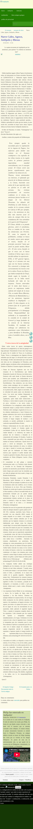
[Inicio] (2, 30)
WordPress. (28, 780)
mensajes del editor (19, 30)
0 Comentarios (21, 717)
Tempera (21, 780)
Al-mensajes (8, 30)
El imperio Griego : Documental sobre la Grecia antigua (7, 689)
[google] (30, 337)
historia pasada (10, 774)
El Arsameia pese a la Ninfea (25, 688)
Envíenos (5, 780)
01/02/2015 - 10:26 (8, 43)
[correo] (30, 341)
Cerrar (2, 803)
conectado (17, 700)
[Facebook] (30, 333)
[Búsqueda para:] (22, 24)
